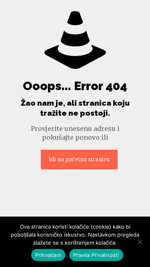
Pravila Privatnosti (96, 255)
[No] (140, 242)
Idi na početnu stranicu (79, 159)
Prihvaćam (48, 255)
